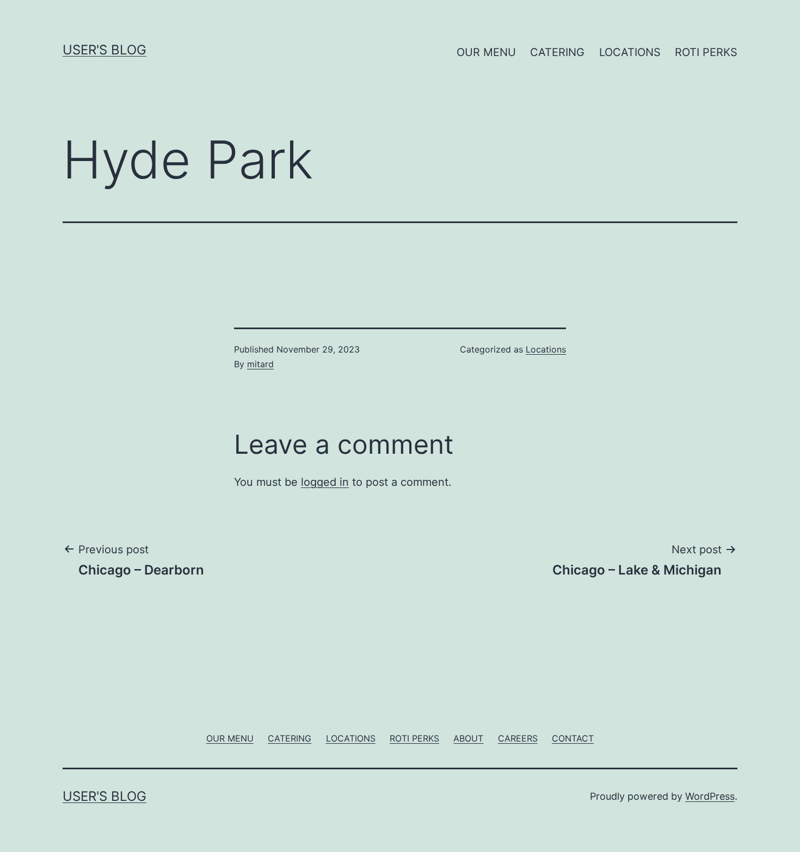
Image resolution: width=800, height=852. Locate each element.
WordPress (710, 796)
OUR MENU (486, 52)
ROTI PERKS (706, 52)
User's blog (104, 50)
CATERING (557, 52)
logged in (325, 482)
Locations (546, 349)
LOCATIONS (630, 52)
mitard (260, 364)
